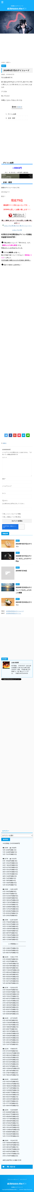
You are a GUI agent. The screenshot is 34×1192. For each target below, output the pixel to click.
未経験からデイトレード (17, 1187)
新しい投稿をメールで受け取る (12, 517)
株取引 (4, 443)
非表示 (20, 107)
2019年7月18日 (21, 571)
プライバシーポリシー (12, 1179)
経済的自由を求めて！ (17, 9)
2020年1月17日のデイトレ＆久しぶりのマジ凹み (24, 558)
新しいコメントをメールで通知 (12, 514)
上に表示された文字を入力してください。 (13, 503)
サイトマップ (23, 1179)
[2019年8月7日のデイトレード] (23, 435)
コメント (4, 457)
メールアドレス (7, 486)
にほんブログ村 (17, 230)
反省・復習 (11, 118)
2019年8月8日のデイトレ (13, 613)
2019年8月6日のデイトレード (15, 611)
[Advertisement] (17, 47)
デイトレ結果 (12, 114)
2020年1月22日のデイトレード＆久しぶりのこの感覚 (24, 590)
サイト (4, 493)
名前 (4, 479)
